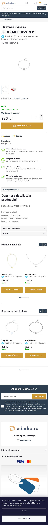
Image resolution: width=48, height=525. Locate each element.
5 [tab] (28, 297)
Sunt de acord (24, 518)
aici (20, 505)
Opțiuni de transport (12, 113)
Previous (41, 244)
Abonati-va (39, 396)
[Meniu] (45, 3)
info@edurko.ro (25, 440)
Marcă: (5, 141)
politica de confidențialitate (27, 408)
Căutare (41, 8)
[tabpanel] (12, 271)
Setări (24, 511)
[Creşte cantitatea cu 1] (41, 115)
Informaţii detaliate (19, 98)
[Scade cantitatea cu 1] (41, 118)
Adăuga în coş (24, 125)
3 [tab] (24, 297)
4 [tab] (26, 297)
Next (45, 244)
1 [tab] (20, 297)
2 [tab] (22, 297)
